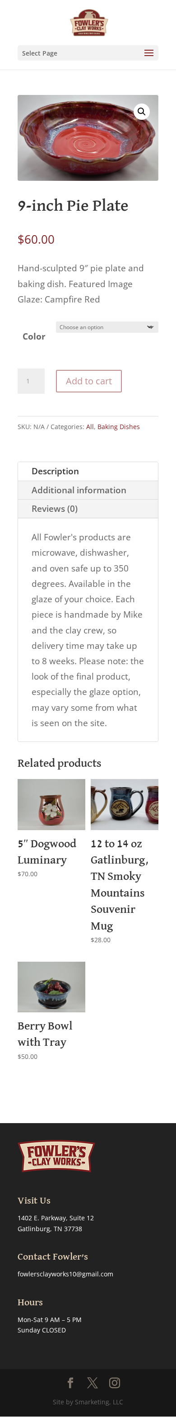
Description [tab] (55, 471)
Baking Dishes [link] (118, 426)
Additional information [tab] (79, 490)
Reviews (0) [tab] (55, 509)
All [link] (90, 426)
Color (34, 336)
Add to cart (89, 381)
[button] (88, 53)
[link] (89, 22)
